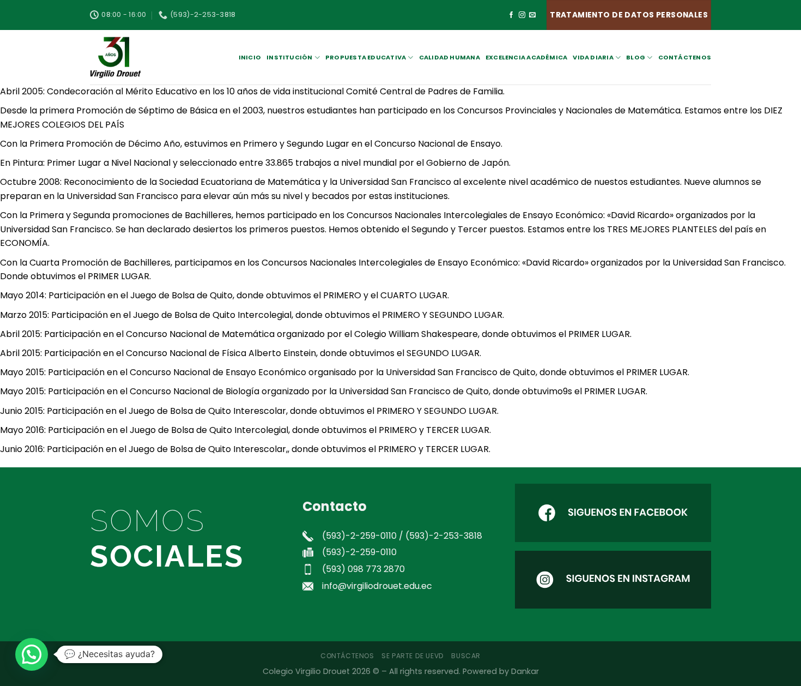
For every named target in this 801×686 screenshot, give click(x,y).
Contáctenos (684, 57)
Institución (289, 57)
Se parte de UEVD (412, 655)
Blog (635, 57)
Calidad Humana (449, 57)
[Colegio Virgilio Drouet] (144, 57)
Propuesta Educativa (365, 57)
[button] (31, 654)
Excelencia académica (526, 57)
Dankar (525, 671)
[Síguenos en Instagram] (522, 15)
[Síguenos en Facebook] (511, 15)
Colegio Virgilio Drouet (306, 671)
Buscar (466, 655)
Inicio (250, 57)
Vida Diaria (593, 57)
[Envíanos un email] (532, 15)
